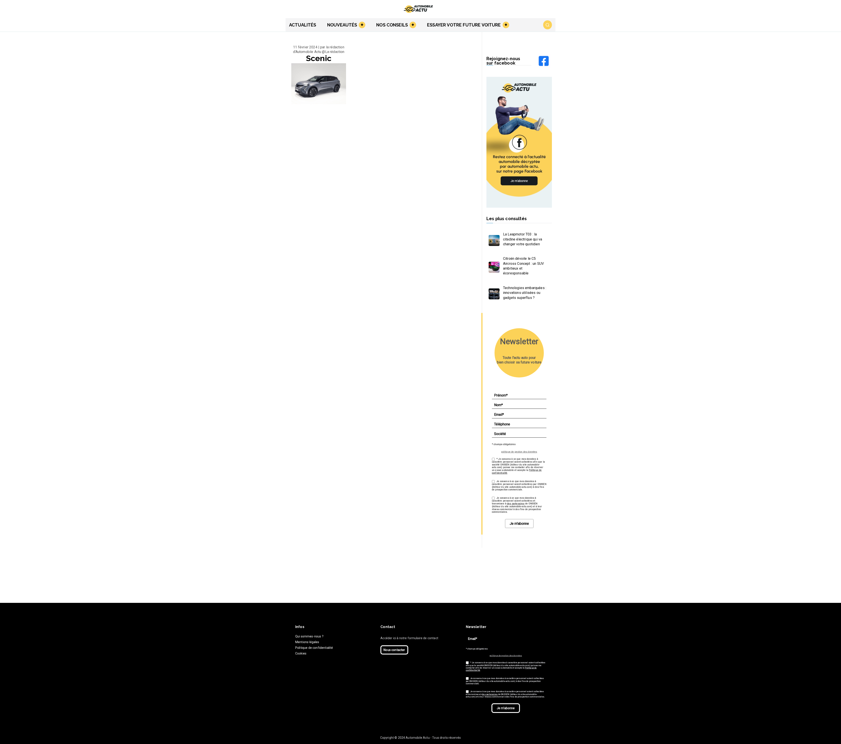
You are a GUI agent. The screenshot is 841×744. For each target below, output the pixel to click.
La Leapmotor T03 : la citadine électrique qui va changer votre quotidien (522, 239)
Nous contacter (394, 650)
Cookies (300, 653)
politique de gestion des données (519, 451)
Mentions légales (307, 642)
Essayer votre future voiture (464, 25)
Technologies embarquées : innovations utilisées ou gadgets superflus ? (524, 293)
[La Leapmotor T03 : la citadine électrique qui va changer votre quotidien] (493, 239)
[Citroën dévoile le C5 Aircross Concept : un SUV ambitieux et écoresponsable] (493, 266)
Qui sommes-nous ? (309, 636)
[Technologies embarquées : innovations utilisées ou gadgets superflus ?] (493, 292)
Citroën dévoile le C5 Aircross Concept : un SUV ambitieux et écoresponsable (523, 265)
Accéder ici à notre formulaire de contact (409, 638)
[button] (361, 25)
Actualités (302, 25)
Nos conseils (392, 25)
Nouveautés (342, 25)
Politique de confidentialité (314, 647)
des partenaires (515, 503)
